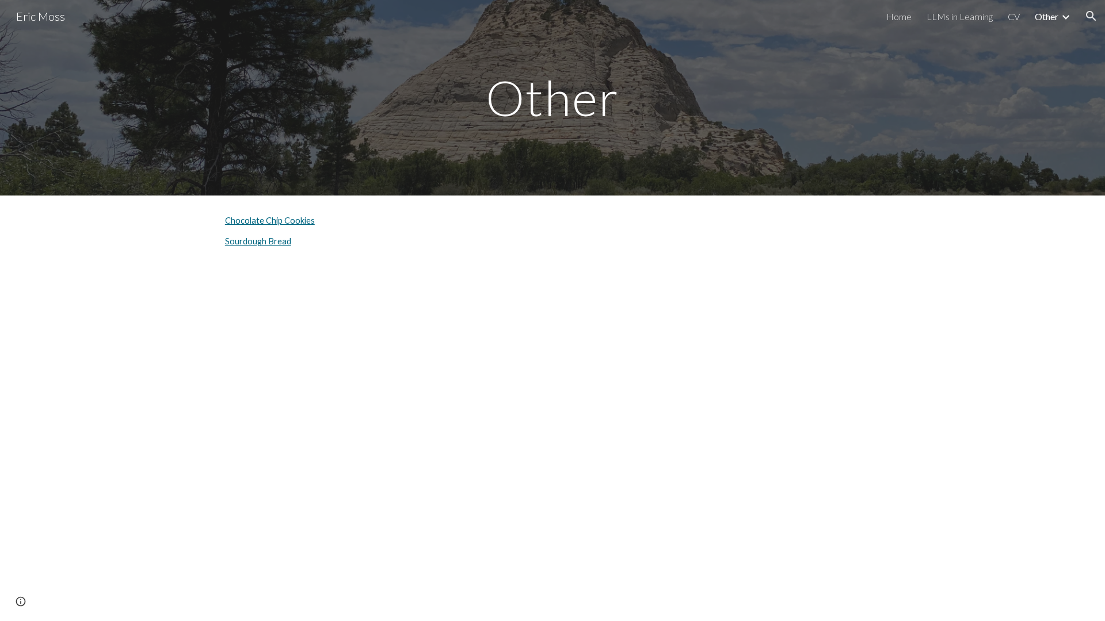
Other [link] (1046, 16)
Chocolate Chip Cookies (270, 220)
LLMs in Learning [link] (960, 16)
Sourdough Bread (258, 241)
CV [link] (1014, 16)
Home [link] (899, 16)
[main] (552, 97)
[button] (1091, 16)
